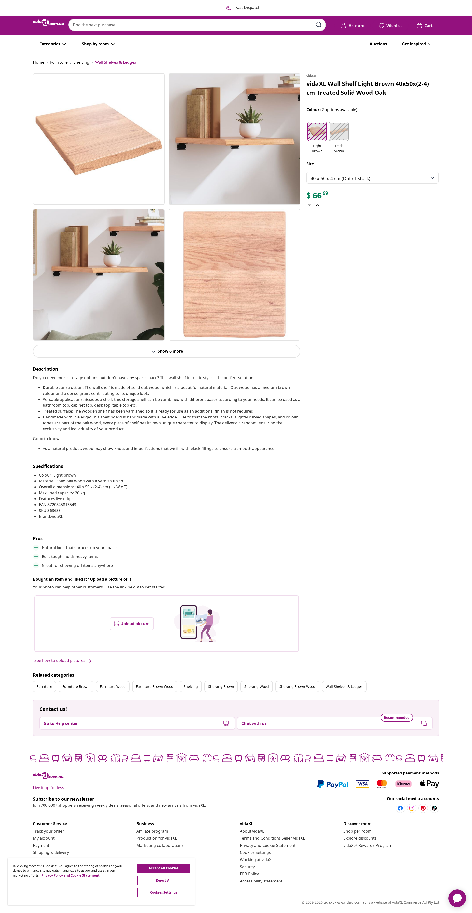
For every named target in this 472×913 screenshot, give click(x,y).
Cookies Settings (255, 852)
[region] (101, 881)
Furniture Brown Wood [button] (154, 686)
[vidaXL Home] (48, 22)
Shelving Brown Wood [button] (297, 686)
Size (310, 164)
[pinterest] (423, 808)
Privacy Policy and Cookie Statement (70, 875)
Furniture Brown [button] (75, 686)
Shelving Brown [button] (221, 686)
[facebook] (400, 808)
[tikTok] (434, 808)
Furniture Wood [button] (113, 686)
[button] (317, 138)
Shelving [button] (191, 686)
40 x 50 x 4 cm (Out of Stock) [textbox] (340, 178)
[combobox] (197, 25)
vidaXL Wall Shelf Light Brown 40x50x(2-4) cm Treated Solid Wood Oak (367, 87)
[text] (317, 197)
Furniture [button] (44, 686)
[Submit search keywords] (319, 25)
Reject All (163, 880)
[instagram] (411, 808)
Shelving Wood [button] (256, 686)
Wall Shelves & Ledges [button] (344, 686)
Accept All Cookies (163, 868)
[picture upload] (197, 624)
